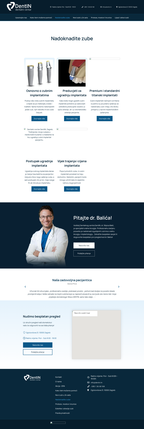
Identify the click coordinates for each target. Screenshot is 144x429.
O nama (58, 381)
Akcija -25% (60, 386)
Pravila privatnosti (62, 413)
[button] (25, 286)
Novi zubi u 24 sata (80, 18)
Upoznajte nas (21, 18)
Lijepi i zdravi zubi (122, 18)
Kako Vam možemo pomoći (41, 18)
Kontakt (58, 377)
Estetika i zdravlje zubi (64, 408)
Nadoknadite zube (62, 18)
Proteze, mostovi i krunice (101, 18)
